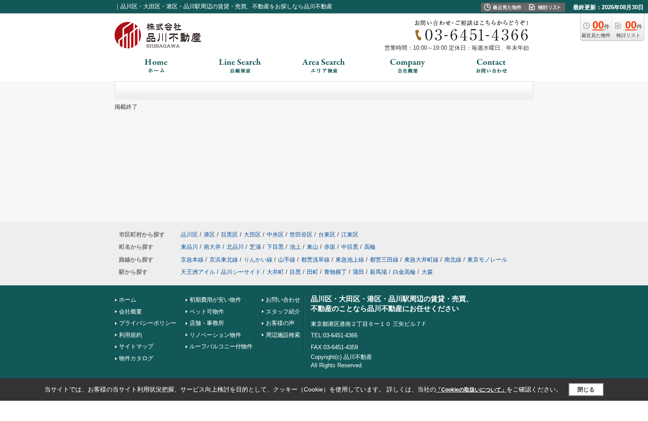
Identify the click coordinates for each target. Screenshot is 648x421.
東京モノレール (487, 259)
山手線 (286, 259)
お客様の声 (280, 323)
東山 (312, 247)
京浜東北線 (223, 259)
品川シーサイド (241, 272)
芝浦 (255, 247)
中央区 (275, 234)
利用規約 (130, 335)
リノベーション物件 (215, 335)
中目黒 (349, 247)
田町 (312, 272)
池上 (295, 247)
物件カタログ (136, 358)
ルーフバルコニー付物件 (221, 346)
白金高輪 (404, 272)
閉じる (586, 389)
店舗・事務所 (207, 323)
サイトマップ (136, 346)
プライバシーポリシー (147, 323)
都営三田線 (384, 259)
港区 (209, 234)
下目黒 (275, 247)
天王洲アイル (198, 272)
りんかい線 (258, 259)
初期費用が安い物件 (215, 299)
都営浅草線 (315, 259)
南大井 (212, 247)
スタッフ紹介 (283, 311)
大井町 (275, 272)
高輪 (370, 247)
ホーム (127, 299)
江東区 (349, 234)
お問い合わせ (283, 299)
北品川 (235, 247)
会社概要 (130, 311)
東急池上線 (349, 259)
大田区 (252, 234)
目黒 (295, 272)
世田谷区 (301, 234)
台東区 (326, 234)
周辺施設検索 (283, 335)
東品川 (189, 247)
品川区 (189, 234)
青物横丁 (335, 272)
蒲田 (358, 272)
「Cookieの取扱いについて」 (471, 390)
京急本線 (192, 259)
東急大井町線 (421, 259)
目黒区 (229, 234)
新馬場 (378, 272)
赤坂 (329, 247)
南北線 (453, 259)
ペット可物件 (207, 311)
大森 (427, 272)
